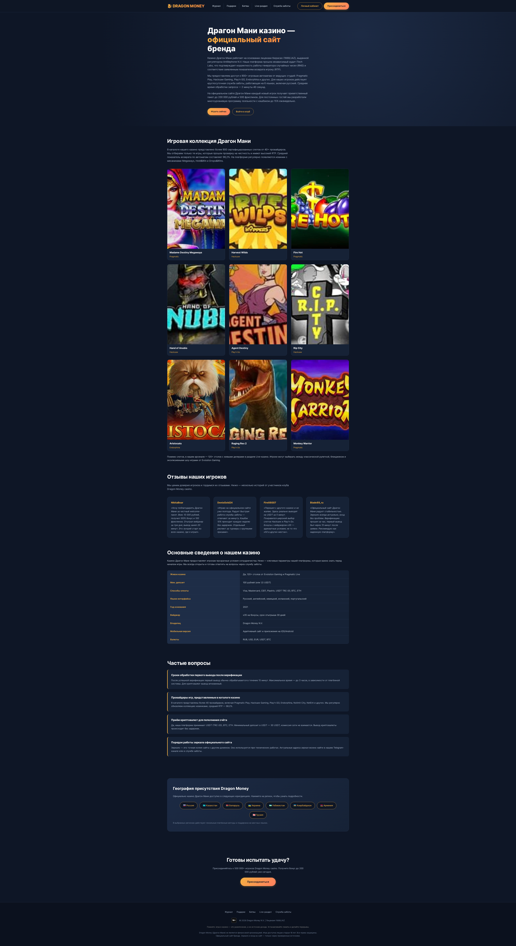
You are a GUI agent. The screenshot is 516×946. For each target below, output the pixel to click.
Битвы (245, 6)
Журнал (216, 6)
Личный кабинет (310, 6)
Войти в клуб (243, 111)
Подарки (231, 6)
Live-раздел (261, 6)
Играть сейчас (218, 111)
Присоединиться (336, 6)
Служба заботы (282, 6)
